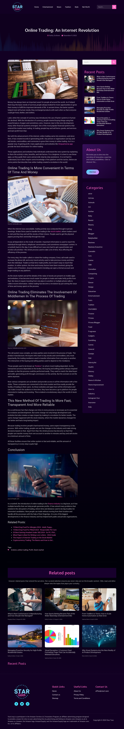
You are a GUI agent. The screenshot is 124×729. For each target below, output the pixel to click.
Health (90, 367)
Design (90, 287)
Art (89, 207)
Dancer (90, 282)
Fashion (68, 7)
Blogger (91, 233)
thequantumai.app (65, 144)
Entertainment (48, 7)
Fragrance (92, 331)
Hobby (90, 376)
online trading (23, 550)
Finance (91, 313)
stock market (56, 231)
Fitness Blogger (94, 322)
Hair (90, 358)
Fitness (91, 318)
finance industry (54, 504)
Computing (92, 273)
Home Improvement (96, 385)
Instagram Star (94, 398)
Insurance (91, 402)
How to (91, 389)
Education (92, 291)
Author (91, 211)
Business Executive (95, 247)
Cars (90, 256)
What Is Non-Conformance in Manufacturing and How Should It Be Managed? (106, 78)
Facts (90, 300)
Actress (91, 198)
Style (76, 7)
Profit (31, 550)
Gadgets (91, 336)
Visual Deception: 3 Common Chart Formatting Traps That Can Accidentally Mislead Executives (106, 121)
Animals (91, 202)
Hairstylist (92, 362)
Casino (90, 260)
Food (90, 327)
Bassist (90, 220)
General (91, 349)
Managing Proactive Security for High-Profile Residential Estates (105, 109)
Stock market (39, 550)
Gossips (91, 353)
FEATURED (92, 309)
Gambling (92, 340)
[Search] (114, 7)
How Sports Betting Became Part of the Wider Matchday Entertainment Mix (106, 89)
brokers (38, 366)
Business (91, 242)
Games (90, 345)
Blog (90, 229)
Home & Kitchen (94, 380)
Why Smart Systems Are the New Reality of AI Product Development (105, 132)
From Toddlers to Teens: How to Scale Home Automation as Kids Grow (105, 99)
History (91, 371)
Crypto (91, 278)
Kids (90, 407)
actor (90, 193)
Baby (90, 216)
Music (59, 7)
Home (36, 7)
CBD (90, 265)
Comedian (92, 269)
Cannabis (91, 251)
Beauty (91, 225)
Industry (91, 393)
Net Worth (86, 7)
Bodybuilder (93, 238)
